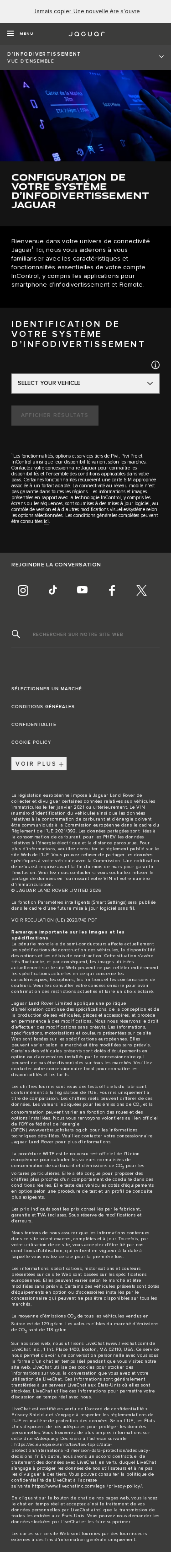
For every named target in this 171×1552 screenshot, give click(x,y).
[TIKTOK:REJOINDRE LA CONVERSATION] (52, 590)
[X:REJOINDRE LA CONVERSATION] (141, 590)
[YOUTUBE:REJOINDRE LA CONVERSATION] (82, 590)
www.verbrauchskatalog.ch (58, 1130)
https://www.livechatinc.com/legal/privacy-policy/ (87, 1486)
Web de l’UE (35, 855)
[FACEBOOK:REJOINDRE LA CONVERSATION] (111, 590)
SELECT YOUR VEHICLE (49, 383)
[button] (155, 364)
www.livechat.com (127, 1343)
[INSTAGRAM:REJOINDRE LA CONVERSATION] (22, 590)
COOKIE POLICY (31, 742)
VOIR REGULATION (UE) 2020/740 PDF (54, 920)
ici (46, 521)
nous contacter (74, 872)
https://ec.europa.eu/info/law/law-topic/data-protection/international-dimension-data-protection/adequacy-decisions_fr (80, 1450)
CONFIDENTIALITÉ (34, 724)
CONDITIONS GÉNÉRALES (43, 706)
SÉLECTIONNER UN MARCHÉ (46, 689)
